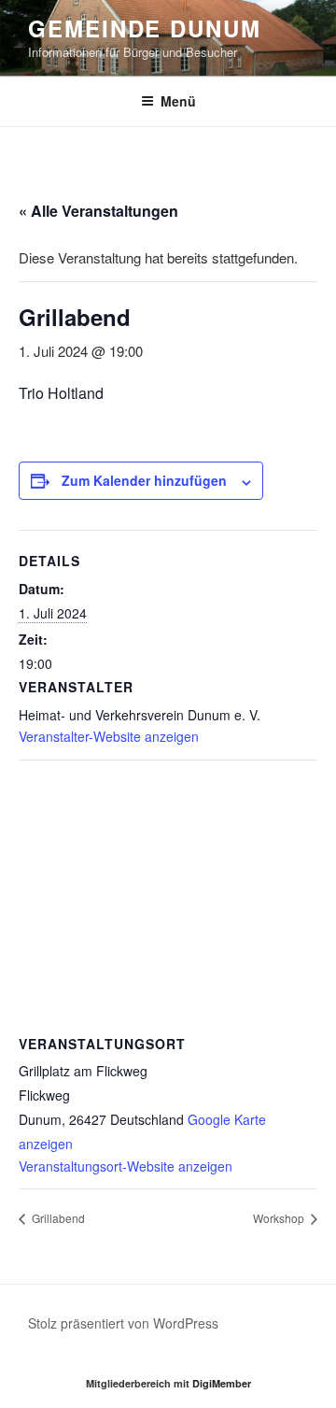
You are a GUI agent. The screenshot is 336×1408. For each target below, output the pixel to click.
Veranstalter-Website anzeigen (109, 736)
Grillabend (57, 1218)
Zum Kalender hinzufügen (144, 480)
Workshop (280, 1218)
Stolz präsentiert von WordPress (123, 1323)
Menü (178, 101)
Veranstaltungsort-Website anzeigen (125, 1166)
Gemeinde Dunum (144, 28)
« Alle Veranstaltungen (98, 210)
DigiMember (221, 1383)
